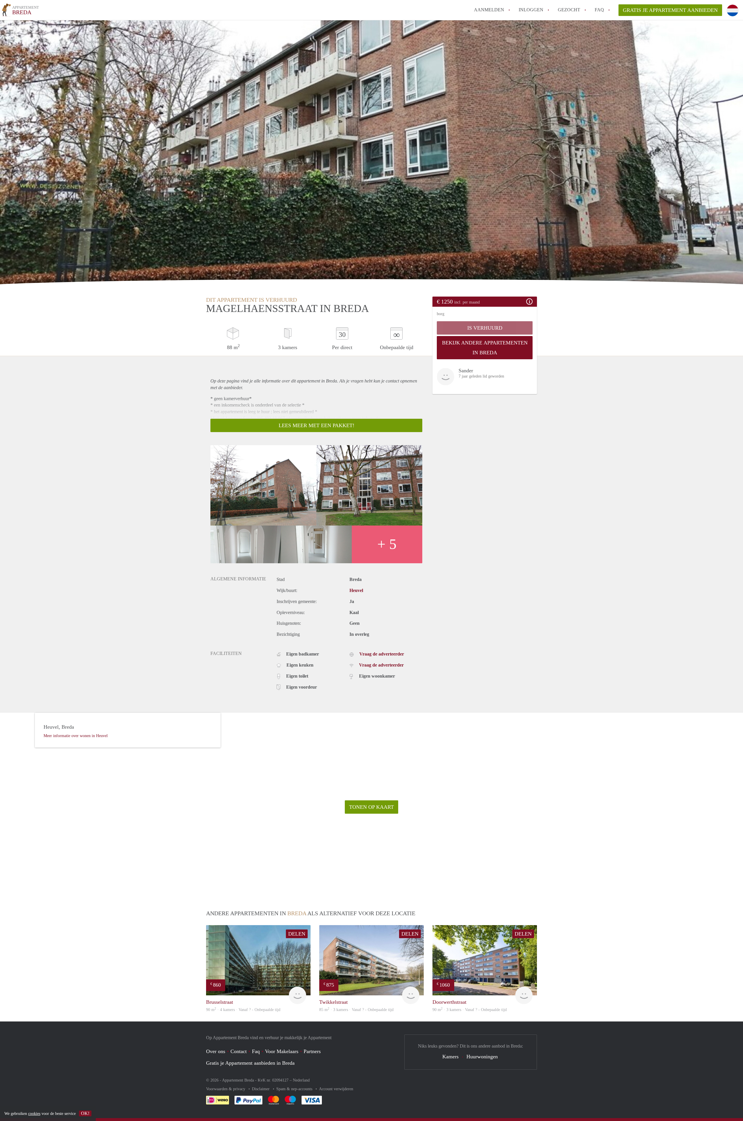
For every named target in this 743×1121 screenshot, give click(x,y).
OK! (85, 1113)
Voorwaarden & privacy (226, 1089)
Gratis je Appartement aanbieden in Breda (250, 1063)
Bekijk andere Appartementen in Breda (485, 347)
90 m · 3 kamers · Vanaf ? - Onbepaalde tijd (469, 1010)
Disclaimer (261, 1089)
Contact (238, 1051)
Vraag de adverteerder (381, 653)
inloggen (531, 9)
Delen (296, 934)
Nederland (301, 1080)
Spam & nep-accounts (294, 1089)
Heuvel (356, 590)
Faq (256, 1051)
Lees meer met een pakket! (316, 425)
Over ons (215, 1051)
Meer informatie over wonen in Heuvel (76, 736)
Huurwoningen (482, 1056)
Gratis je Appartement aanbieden (670, 10)
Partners (312, 1051)
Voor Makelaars (281, 1051)
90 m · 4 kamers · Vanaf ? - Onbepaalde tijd (243, 1010)
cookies (34, 1113)
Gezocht (569, 9)
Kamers (450, 1056)
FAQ (599, 9)
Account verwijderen (336, 1089)
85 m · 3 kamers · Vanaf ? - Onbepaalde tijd (356, 1010)
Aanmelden (489, 9)
